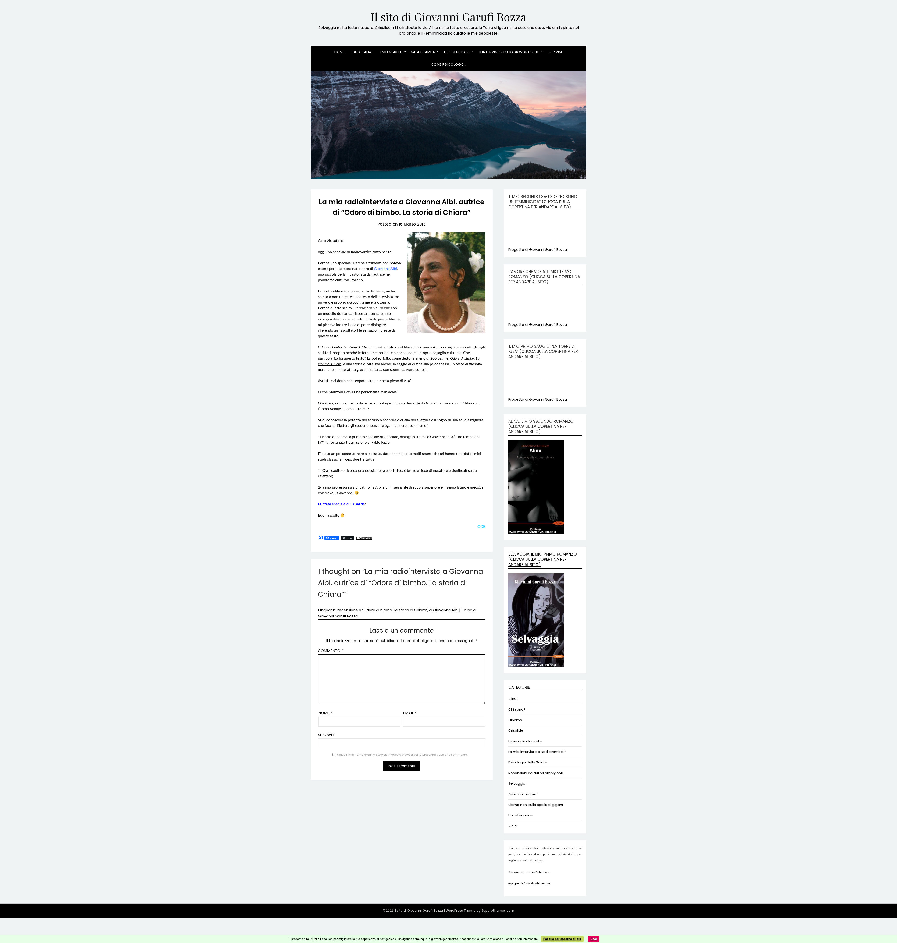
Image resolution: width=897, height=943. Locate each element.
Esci (594, 939)
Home (339, 51)
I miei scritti (391, 51)
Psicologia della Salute (527, 762)
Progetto (516, 249)
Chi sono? (516, 709)
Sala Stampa (423, 51)
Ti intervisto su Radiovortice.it (508, 51)
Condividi (364, 538)
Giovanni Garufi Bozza (548, 249)
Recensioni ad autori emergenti (535, 772)
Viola (512, 825)
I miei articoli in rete (525, 741)
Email (409, 713)
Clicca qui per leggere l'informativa (529, 872)
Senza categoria (522, 794)
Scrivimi (555, 51)
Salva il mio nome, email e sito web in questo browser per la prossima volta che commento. (402, 755)
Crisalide (515, 730)
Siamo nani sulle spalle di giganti (536, 804)
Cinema (515, 719)
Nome (325, 713)
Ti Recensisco (456, 51)
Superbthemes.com (497, 910)
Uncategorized (521, 815)
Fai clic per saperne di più (562, 939)
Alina (512, 698)
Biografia (362, 51)
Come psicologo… (448, 64)
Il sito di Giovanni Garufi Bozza (448, 16)
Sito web (326, 734)
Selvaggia (516, 783)
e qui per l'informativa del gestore (529, 883)
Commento (330, 650)
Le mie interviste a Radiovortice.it (537, 751)
